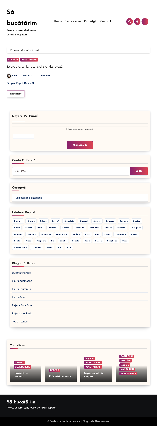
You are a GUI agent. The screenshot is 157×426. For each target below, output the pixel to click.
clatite (97, 221)
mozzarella (61, 234)
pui (52, 241)
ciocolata (69, 221)
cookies (124, 221)
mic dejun (46, 234)
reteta (75, 241)
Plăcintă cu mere (60, 376)
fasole (65, 228)
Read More (15, 94)
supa (124, 241)
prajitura (41, 241)
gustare (121, 228)
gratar (108, 228)
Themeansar (102, 421)
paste (134, 234)
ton (59, 247)
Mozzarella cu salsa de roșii (35, 67)
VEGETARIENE (29, 59)
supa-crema (20, 247)
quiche (63, 241)
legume (18, 234)
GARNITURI (127, 356)
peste (17, 241)
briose (43, 221)
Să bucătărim (21, 402)
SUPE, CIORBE (93, 362)
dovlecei (52, 228)
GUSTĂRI (13, 59)
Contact (105, 21)
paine (107, 234)
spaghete (112, 241)
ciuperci (84, 221)
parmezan (120, 234)
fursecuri (79, 228)
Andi (14, 75)
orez (87, 234)
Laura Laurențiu (21, 289)
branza (31, 221)
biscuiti (18, 221)
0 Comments (43, 75)
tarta (49, 247)
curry (17, 228)
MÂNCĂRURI (127, 369)
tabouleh (36, 247)
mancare (31, 234)
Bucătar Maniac (21, 272)
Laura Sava (18, 297)
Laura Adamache (22, 281)
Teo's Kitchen (20, 321)
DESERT (19, 362)
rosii (87, 241)
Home (58, 21)
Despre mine (73, 21)
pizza (28, 241)
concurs (110, 221)
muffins (76, 234)
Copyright (91, 21)
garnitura (95, 228)
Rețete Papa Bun (22, 305)
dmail (40, 228)
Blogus (87, 421)
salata (98, 241)
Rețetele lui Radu (22, 313)
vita (69, 247)
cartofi (55, 221)
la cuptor (136, 228)
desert (28, 228)
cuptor (136, 221)
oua (97, 234)
